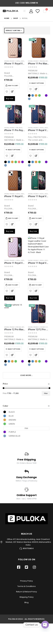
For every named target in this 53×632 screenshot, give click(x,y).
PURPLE (46, 95)
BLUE (32, 95)
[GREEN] (4, 424)
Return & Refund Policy (26, 591)
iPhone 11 (12, 61)
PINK (43, 95)
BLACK (29, 95)
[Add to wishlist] (6, 91)
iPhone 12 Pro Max (15, 327)
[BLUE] (4, 416)
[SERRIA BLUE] (4, 436)
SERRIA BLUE (29, 99)
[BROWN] (4, 420)
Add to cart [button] (13, 86)
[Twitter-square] (26, 567)
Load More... (26, 375)
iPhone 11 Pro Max (39, 61)
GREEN (39, 95)
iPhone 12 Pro (44, 327)
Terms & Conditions (26, 586)
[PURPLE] (4, 432)
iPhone (6, 61)
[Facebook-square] (18, 567)
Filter (46, 393)
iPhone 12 (36, 327)
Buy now (9, 98)
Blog (26, 602)
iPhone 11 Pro (13, 128)
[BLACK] (4, 412)
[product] (14, 47)
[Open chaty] (45, 624)
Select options (37, 83)
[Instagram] (34, 567)
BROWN (36, 95)
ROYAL (18, 61)
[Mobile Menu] (25, 11)
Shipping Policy (26, 597)
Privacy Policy (26, 581)
